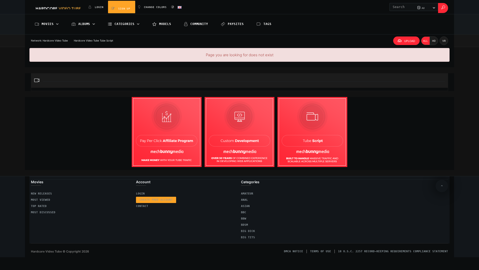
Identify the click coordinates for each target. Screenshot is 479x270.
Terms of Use (320, 251)
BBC (243, 212)
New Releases (41, 193)
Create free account (156, 200)
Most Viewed (40, 200)
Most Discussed (43, 212)
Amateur (247, 193)
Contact (142, 206)
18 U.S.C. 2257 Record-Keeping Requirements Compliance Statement (393, 251)
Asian (245, 206)
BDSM (244, 224)
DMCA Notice (293, 251)
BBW (243, 218)
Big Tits (248, 237)
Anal (244, 200)
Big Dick (248, 231)
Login (140, 193)
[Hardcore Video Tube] (58, 7)
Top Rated (39, 206)
